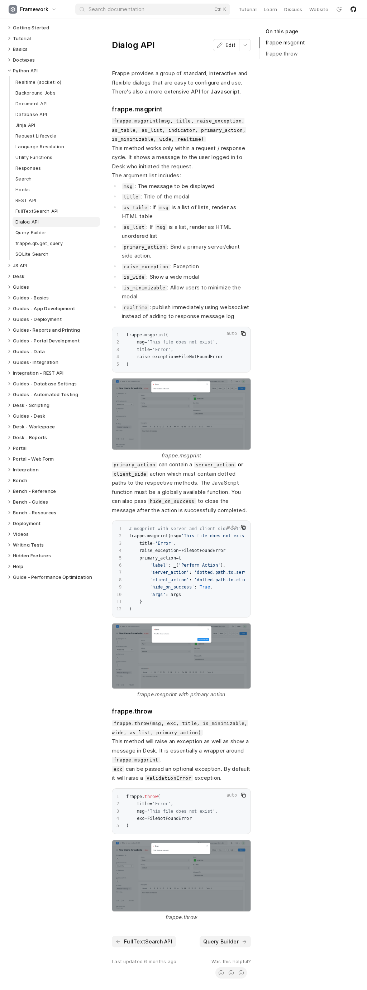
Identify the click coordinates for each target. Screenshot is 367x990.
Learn (270, 9)
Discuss (293, 9)
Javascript (224, 91)
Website (318, 9)
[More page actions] (245, 45)
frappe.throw (281, 54)
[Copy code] (243, 333)
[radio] (221, 973)
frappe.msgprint (285, 42)
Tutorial (248, 9)
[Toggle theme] (339, 9)
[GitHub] (353, 9)
